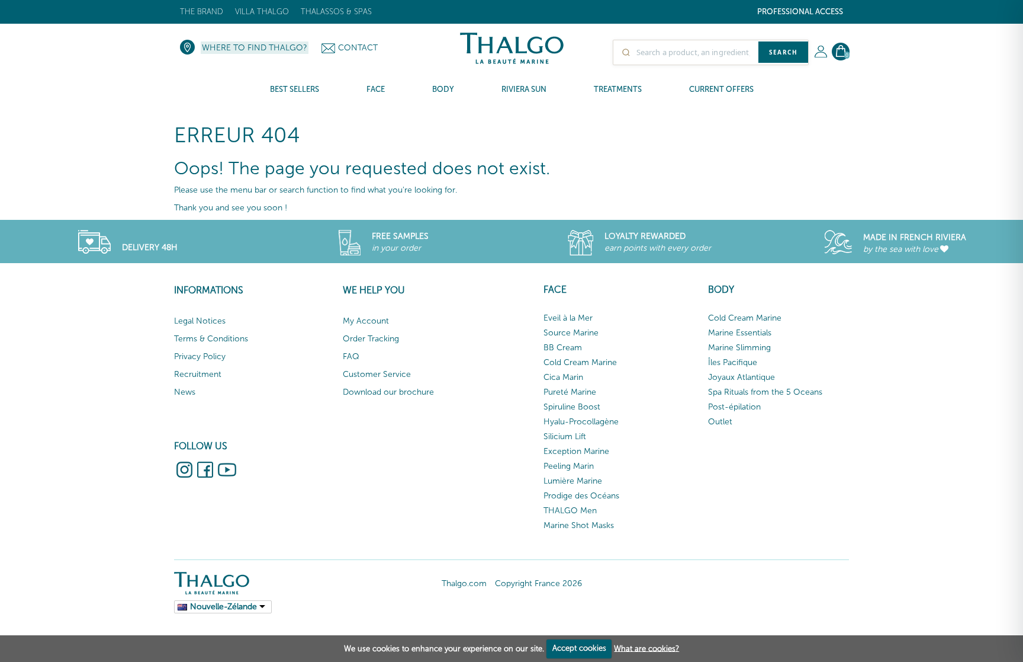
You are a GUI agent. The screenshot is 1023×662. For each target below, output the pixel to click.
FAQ (351, 356)
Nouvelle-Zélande (223, 607)
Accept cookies (579, 648)
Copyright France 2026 (538, 583)
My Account (366, 321)
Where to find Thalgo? (254, 48)
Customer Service (377, 374)
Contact (358, 48)
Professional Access (800, 11)
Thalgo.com (464, 583)
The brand (201, 11)
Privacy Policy (200, 356)
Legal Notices (200, 321)
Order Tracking (371, 339)
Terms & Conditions (211, 339)
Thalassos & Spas (336, 11)
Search (783, 52)
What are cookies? (646, 648)
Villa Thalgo (262, 11)
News (184, 392)
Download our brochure (388, 392)
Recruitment (197, 374)
